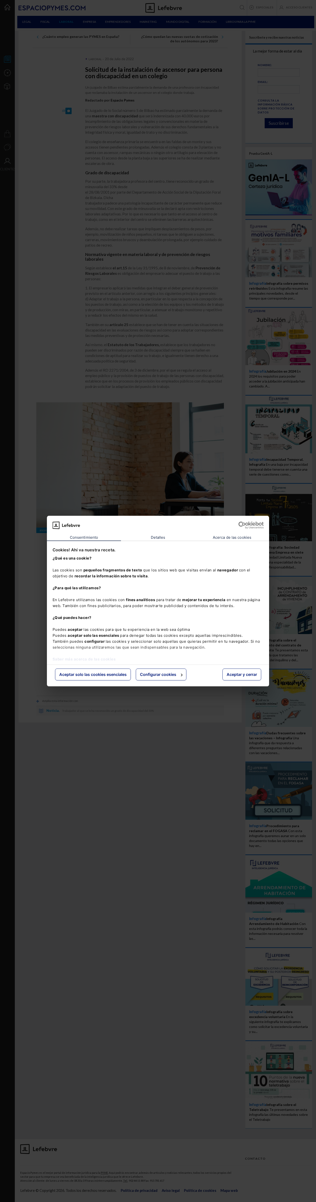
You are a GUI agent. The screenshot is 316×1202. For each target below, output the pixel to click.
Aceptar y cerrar (242, 674)
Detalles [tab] (158, 537)
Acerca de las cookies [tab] (232, 537)
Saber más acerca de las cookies (84, 659)
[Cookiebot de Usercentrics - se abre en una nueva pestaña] (242, 525)
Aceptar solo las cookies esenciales (93, 674)
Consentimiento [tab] (84, 537)
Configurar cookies (158, 674)
